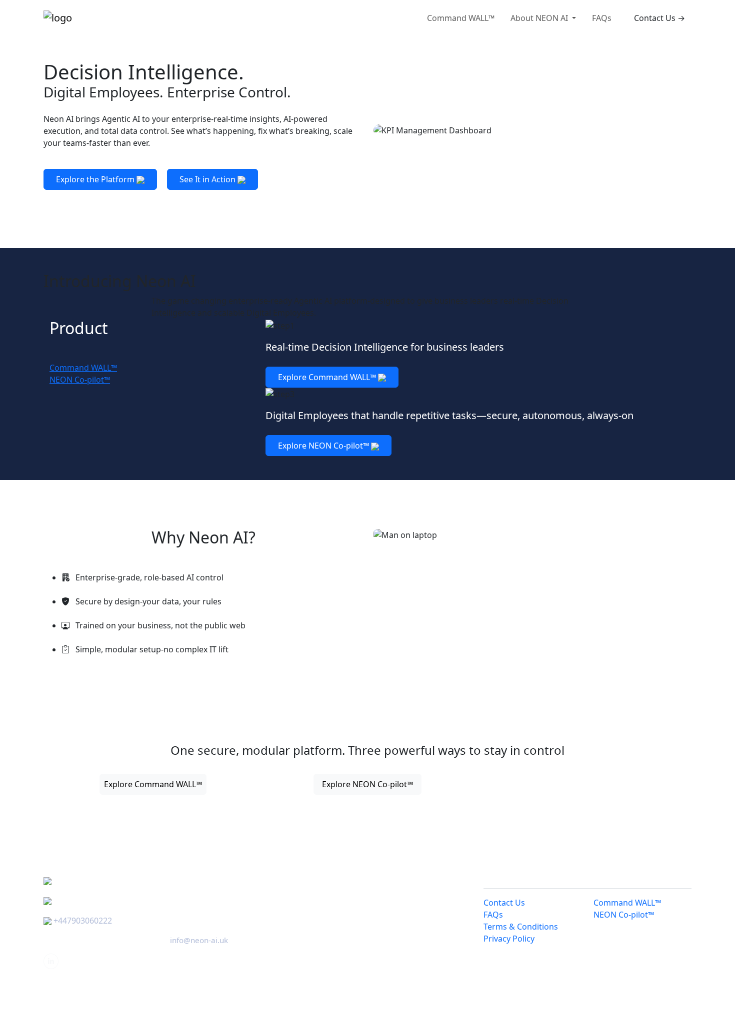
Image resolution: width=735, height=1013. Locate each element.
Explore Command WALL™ (328, 377)
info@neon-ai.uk (199, 940)
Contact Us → (659, 17)
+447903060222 (83, 920)
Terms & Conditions (521, 926)
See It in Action (209, 179)
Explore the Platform (96, 179)
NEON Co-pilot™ (624, 914)
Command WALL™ (460, 17)
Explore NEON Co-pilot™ (324, 445)
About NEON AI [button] (540, 17)
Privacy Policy (509, 938)
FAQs (602, 17)
